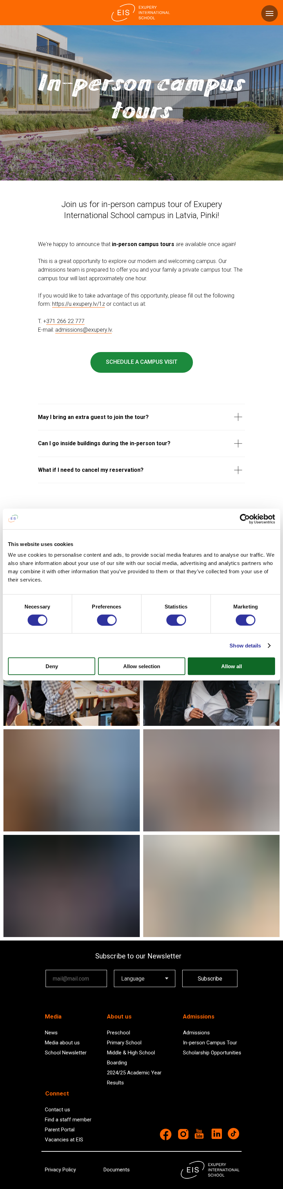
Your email (58, 965)
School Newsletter (66, 1053)
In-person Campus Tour (210, 1043)
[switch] (107, 619)
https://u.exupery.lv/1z (78, 304)
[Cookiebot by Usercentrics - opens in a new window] (245, 519)
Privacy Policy (60, 1170)
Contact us (57, 1110)
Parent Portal (60, 1130)
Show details (245, 645)
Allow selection (141, 666)
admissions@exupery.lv (83, 330)
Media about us (62, 1043)
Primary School (124, 1043)
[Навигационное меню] (269, 13)
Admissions (196, 1033)
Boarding (117, 1063)
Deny (52, 666)
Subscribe (210, 978)
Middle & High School (131, 1053)
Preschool (118, 1033)
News (51, 1033)
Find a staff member (68, 1120)
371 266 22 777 (65, 321)
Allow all (231, 666)
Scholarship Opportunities (212, 1053)
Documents (117, 1170)
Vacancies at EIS (64, 1140)
